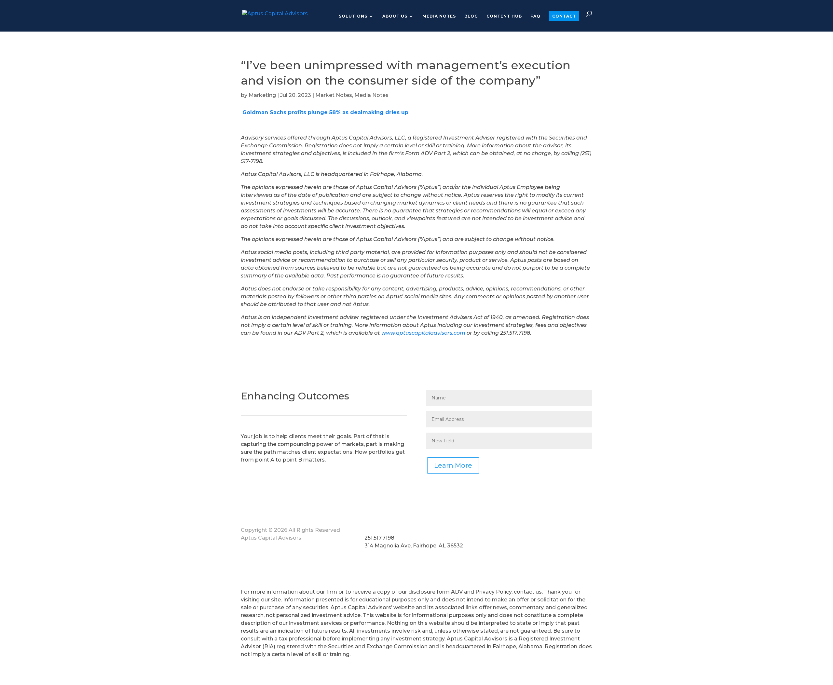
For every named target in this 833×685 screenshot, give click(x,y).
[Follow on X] (533, 531)
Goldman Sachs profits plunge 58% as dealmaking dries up (324, 112)
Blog (471, 16)
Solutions (353, 16)
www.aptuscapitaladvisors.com (423, 333)
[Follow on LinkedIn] (546, 531)
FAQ (535, 16)
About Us (394, 16)
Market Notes (333, 95)
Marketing (262, 95)
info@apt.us (380, 530)
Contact (564, 16)
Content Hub (504, 16)
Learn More (453, 465)
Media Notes (439, 16)
